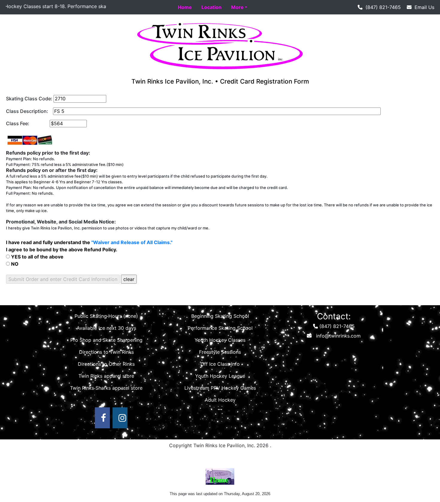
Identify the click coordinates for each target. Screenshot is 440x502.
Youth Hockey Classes (220, 340)
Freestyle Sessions (220, 352)
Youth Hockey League (220, 376)
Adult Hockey (220, 400)
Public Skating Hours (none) (106, 316)
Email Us (423, 7)
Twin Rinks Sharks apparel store (106, 388)
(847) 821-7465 (381, 7)
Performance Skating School (220, 328)
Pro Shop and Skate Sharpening (106, 340)
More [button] (237, 7)
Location (211, 7)
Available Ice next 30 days (106, 328)
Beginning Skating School (220, 316)
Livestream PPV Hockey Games (220, 388)
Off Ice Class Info (220, 364)
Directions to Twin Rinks (106, 352)
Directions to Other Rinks (106, 364)
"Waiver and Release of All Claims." (131, 242)
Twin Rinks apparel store (106, 376)
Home (185, 7)
